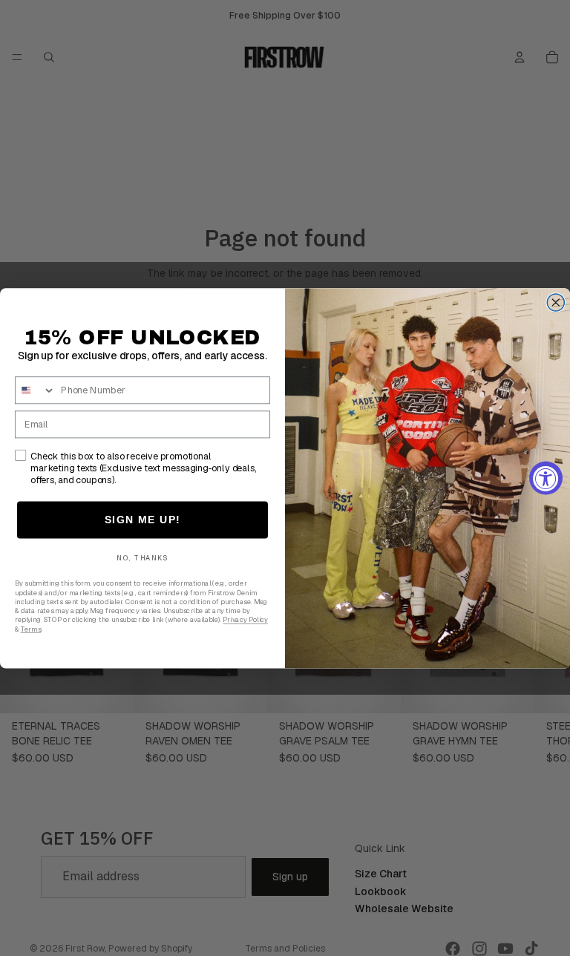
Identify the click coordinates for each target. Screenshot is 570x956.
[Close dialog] (555, 302)
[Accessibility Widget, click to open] (546, 478)
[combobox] (36, 390)
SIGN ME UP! (143, 519)
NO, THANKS (142, 558)
